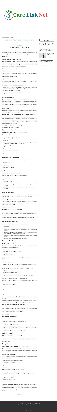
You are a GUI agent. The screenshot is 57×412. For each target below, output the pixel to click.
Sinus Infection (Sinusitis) (19, 47)
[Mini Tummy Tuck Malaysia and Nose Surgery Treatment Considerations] (42, 55)
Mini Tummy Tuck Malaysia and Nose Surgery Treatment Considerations (50, 55)
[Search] (54, 34)
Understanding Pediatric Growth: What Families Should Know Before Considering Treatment (46, 44)
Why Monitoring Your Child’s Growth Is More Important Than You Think (46, 50)
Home (3, 37)
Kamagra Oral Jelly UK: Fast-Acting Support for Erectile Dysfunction (46, 61)
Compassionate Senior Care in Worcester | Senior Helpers (45, 65)
